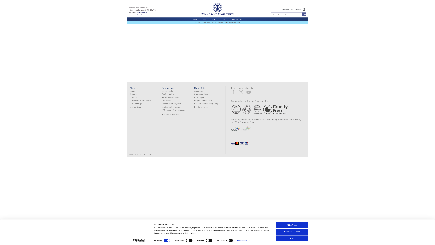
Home (132, 91)
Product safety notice (171, 107)
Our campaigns (136, 104)
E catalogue (199, 97)
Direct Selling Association (276, 119)
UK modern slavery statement (175, 110)
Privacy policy (168, 91)
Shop (195, 19)
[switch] (189, 240)
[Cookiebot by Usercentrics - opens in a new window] (139, 240)
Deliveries (166, 100)
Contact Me (237, 19)
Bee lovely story (201, 107)
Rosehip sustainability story (206, 104)
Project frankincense (203, 100)
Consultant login (201, 94)
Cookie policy (168, 94)
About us (133, 94)
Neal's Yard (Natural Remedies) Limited (143, 155)
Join (204, 19)
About (223, 19)
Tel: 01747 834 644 (170, 114)
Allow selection (292, 232)
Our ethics (134, 97)
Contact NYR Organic (171, 104)
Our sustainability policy (140, 100)
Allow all (292, 225)
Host (214, 19)
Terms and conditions (171, 97)
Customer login (287, 9)
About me (132, 15)
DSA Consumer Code (244, 122)
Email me (140, 15)
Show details (242, 240)
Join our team (135, 107)
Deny (292, 238)
